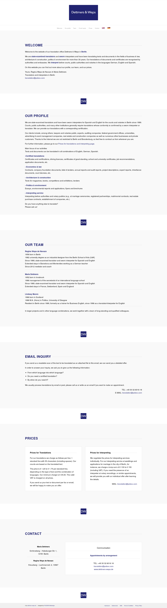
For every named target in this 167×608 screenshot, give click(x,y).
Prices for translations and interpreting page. (76, 143)
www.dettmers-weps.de (103, 569)
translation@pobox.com (35, 78)
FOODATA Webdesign (49, 605)
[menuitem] (59, 28)
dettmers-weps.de (32, 605)
